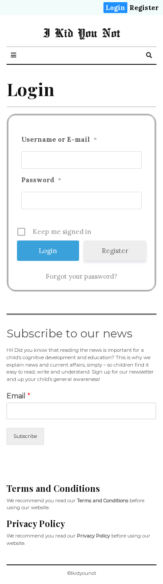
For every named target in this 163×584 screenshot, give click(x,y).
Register (144, 7)
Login (115, 7)
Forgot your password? (81, 276)
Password (41, 180)
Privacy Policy (93, 536)
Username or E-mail (59, 139)
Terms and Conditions (102, 500)
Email (18, 396)
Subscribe (25, 436)
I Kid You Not (81, 32)
